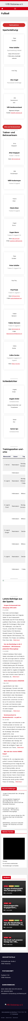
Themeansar (15, 1014)
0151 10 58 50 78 (16, 329)
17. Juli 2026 (8, 910)
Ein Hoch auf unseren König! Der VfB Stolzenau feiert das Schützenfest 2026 (13, 817)
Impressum (15, 1017)
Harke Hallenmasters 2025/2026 (14, 681)
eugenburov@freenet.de (16, 241)
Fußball (17, 886)
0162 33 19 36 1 (16, 238)
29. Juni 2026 (8, 944)
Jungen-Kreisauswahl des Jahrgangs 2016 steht (13, 890)
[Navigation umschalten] (15, 9)
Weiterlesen (16, 640)
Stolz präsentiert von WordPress (9, 1012)
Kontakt (3, 1017)
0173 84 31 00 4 (16, 296)
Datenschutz (9, 1017)
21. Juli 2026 (8, 893)
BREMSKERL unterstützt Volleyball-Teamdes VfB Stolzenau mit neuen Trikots (13, 824)
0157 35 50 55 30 (16, 159)
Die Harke (11, 886)
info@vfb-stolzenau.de (16, 112)
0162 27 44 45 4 (16, 363)
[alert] (14, 851)
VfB (10, 903)
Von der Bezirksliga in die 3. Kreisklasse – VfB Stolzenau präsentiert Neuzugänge (12, 646)
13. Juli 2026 (8, 927)
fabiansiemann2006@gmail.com (14, 333)
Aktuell (6, 886)
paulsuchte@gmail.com (16, 298)
